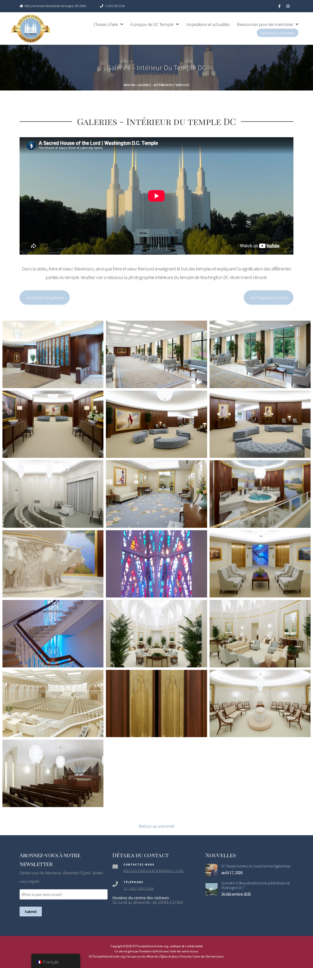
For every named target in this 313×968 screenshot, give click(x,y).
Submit (31, 911)
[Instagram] (287, 6)
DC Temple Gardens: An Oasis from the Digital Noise (255, 866)
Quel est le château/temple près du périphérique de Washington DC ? (255, 885)
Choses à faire (105, 24)
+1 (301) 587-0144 (114, 6)
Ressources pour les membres (265, 24)
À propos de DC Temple (152, 24)
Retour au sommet (156, 826)
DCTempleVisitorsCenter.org (107, 956)
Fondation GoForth (151, 951)
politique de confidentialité (186, 946)
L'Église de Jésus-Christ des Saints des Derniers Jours (191, 956)
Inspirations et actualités (208, 24)
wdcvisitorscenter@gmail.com (153, 871)
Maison (129, 85)
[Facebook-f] (279, 6)
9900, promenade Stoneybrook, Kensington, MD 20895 (55, 6)
